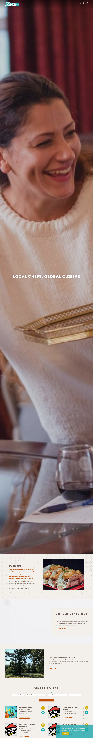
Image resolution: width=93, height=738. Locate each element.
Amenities (51, 695)
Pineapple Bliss (25, 707)
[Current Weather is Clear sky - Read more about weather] (80, 3)
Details (53, 668)
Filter (46, 700)
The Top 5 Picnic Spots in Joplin (62, 657)
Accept (65, 733)
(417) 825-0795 (23, 713)
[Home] (12, 4)
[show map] (43, 712)
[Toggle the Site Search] (83, 3)
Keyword (71, 692)
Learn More (61, 628)
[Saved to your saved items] (43, 708)
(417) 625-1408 (23, 732)
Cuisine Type (30, 695)
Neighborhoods (16, 695)
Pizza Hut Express (70, 724)
